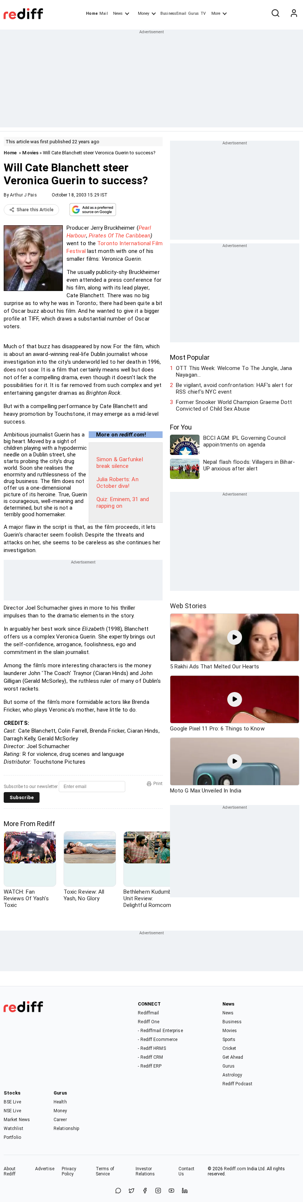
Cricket (229, 1048)
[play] (234, 637)
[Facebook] (145, 1191)
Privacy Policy (69, 1171)
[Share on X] (132, 1191)
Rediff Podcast (237, 1083)
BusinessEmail (173, 13)
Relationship (66, 1128)
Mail (103, 13)
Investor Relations (145, 1171)
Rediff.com (235, 1168)
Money (143, 13)
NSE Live (12, 1110)
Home (92, 13)
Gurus (193, 13)
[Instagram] (158, 1191)
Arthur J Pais (23, 195)
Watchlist (13, 1128)
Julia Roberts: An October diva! (117, 482)
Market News (17, 1119)
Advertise (44, 1168)
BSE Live (12, 1102)
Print (158, 783)
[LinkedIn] (185, 1191)
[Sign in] (293, 14)
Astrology (232, 1075)
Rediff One (148, 1021)
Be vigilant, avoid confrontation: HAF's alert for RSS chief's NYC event (234, 388)
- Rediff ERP (149, 1066)
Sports (229, 1039)
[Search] (275, 14)
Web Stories (188, 606)
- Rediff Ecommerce (157, 1039)
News (118, 13)
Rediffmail (148, 1013)
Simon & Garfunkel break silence (119, 462)
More (215, 13)
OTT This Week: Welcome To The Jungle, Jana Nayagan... (234, 371)
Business (232, 1021)
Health (60, 1102)
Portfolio (12, 1137)
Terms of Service (105, 1171)
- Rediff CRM (150, 1057)
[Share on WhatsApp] (118, 1191)
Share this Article (35, 209)
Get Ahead (233, 1057)
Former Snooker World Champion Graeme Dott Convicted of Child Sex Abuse (234, 405)
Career (60, 1119)
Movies (30, 152)
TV (203, 13)
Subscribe (22, 797)
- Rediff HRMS (152, 1048)
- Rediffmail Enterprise (160, 1030)
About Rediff (10, 1171)
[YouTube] (171, 1191)
